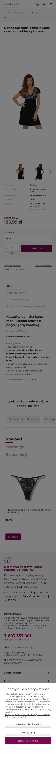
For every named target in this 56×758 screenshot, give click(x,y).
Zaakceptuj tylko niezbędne (28, 724)
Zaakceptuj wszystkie (28, 741)
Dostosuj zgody (28, 732)
